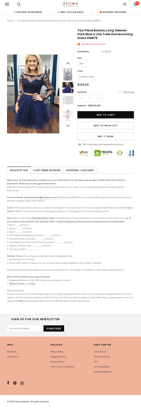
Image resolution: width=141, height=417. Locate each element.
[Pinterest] (15, 383)
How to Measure (67, 221)
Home (10, 20)
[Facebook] (8, 383)
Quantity (82, 92)
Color (80, 71)
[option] (28, 12)
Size (79, 57)
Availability (83, 51)
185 (84, 144)
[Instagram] (22, 383)
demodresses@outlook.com (40, 197)
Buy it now (105, 136)
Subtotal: (82, 105)
